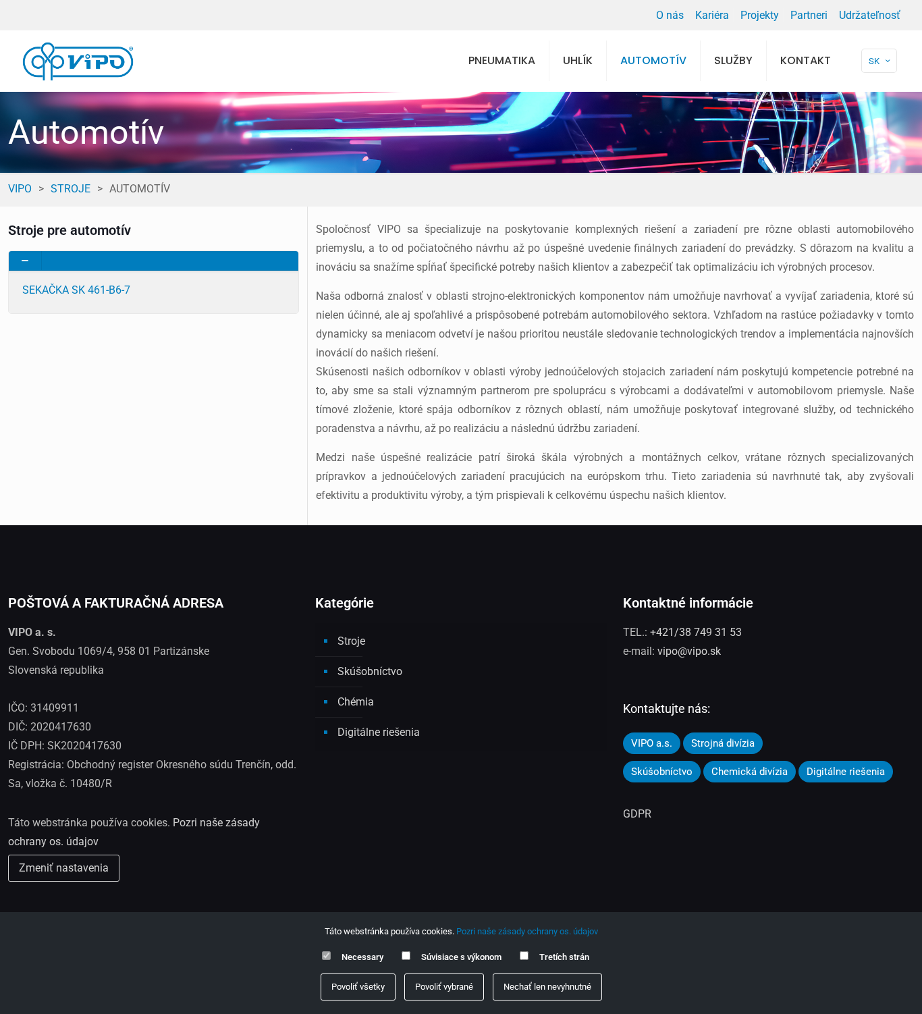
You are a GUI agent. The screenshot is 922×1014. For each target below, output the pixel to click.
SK (874, 61)
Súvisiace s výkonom (461, 957)
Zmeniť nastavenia (64, 867)
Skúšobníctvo (369, 671)
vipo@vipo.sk (689, 651)
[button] (153, 282)
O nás (670, 15)
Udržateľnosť (869, 15)
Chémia (355, 701)
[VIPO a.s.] (78, 60)
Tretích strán (564, 957)
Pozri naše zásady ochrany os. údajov (527, 931)
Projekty (759, 15)
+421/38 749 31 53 (696, 632)
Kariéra (712, 15)
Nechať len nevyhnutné (547, 987)
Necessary (362, 957)
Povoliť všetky (358, 987)
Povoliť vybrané (444, 987)
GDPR (637, 813)
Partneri (809, 15)
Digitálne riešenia (378, 732)
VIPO (20, 188)
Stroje (70, 188)
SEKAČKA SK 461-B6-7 (76, 290)
